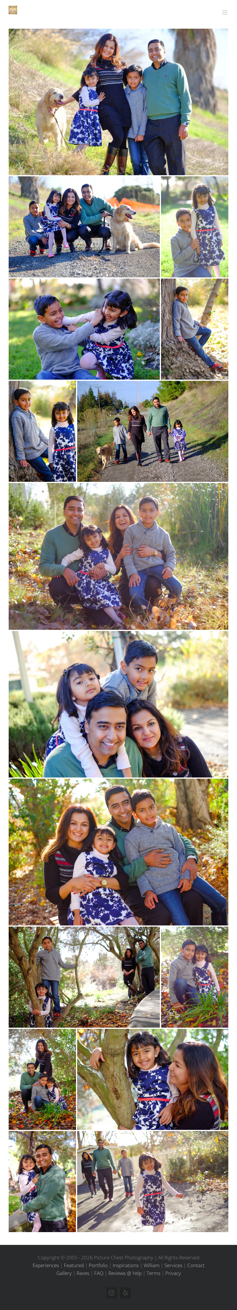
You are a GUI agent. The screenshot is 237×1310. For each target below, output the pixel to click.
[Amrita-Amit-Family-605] (42, 1079)
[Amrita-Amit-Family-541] (118, 852)
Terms (153, 1273)
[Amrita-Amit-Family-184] (194, 329)
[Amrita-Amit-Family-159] (84, 329)
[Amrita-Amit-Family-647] (42, 1181)
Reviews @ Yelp (125, 1273)
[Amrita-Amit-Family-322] (152, 431)
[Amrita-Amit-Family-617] (152, 1079)
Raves (83, 1273)
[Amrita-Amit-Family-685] (152, 1181)
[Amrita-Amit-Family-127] (194, 226)
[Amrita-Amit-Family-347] (118, 556)
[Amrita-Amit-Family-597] (194, 977)
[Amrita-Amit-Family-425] (118, 704)
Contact (196, 1265)
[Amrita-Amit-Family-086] (118, 101)
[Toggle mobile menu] (225, 13)
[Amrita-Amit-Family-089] (84, 226)
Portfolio (98, 1265)
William (152, 1265)
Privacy (173, 1273)
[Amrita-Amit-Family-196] (42, 431)
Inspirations (126, 1265)
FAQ (98, 1273)
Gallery (64, 1273)
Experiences (46, 1265)
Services (173, 1265)
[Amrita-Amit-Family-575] (84, 977)
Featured (74, 1265)
